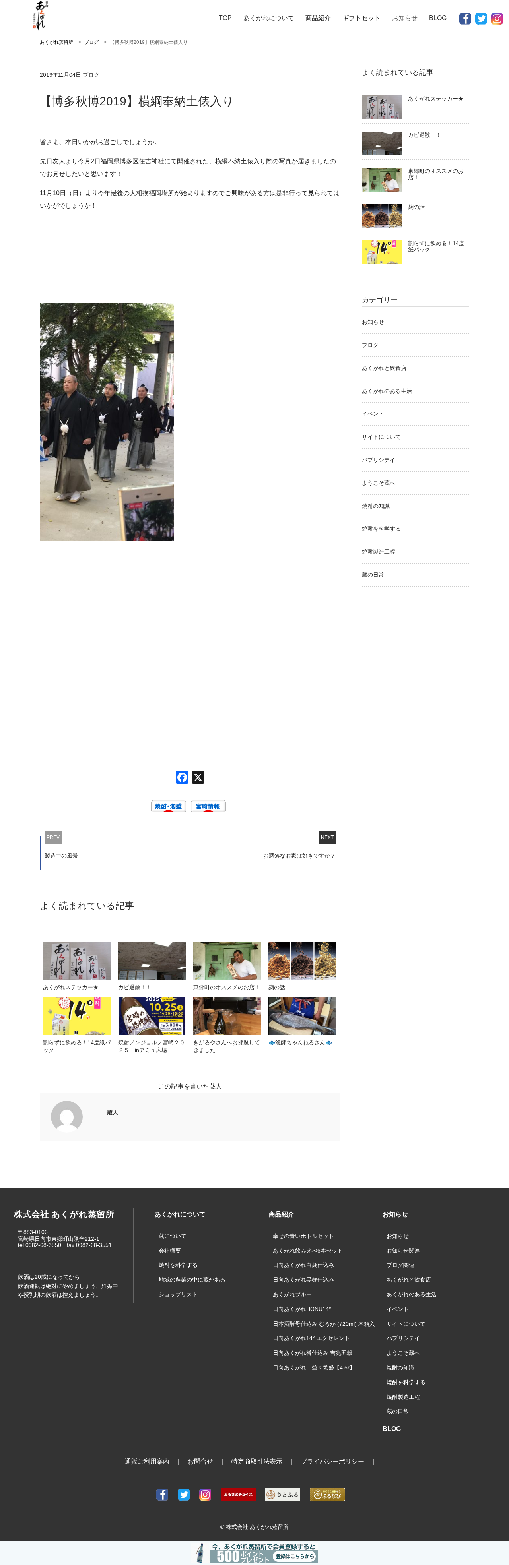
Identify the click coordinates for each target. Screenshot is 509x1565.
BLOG (438, 18)
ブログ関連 (400, 1265)
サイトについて (381, 437)
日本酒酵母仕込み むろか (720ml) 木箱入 (324, 1324)
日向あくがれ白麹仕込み (303, 1265)
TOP (225, 18)
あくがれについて (268, 18)
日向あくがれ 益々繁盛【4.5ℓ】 (314, 1367)
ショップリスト (178, 1294)
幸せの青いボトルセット (303, 1236)
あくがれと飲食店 (384, 368)
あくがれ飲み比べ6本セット (308, 1250)
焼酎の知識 (376, 506)
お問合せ (200, 1461)
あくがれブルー (292, 1294)
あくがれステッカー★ (436, 98)
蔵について (173, 1236)
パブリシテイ (378, 460)
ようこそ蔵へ (378, 483)
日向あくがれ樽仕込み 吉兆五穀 (312, 1353)
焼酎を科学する (381, 528)
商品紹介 (318, 18)
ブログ (370, 345)
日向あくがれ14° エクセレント (311, 1338)
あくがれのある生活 (387, 391)
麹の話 (416, 207)
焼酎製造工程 (378, 551)
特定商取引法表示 (256, 1461)
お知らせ (373, 322)
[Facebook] (182, 778)
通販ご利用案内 (147, 1461)
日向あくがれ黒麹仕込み (303, 1279)
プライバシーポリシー (332, 1461)
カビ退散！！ (424, 135)
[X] (198, 778)
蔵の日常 (373, 574)
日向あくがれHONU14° (302, 1309)
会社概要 (170, 1250)
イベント (373, 414)
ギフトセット (361, 18)
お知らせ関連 (403, 1250)
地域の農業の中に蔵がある (192, 1279)
